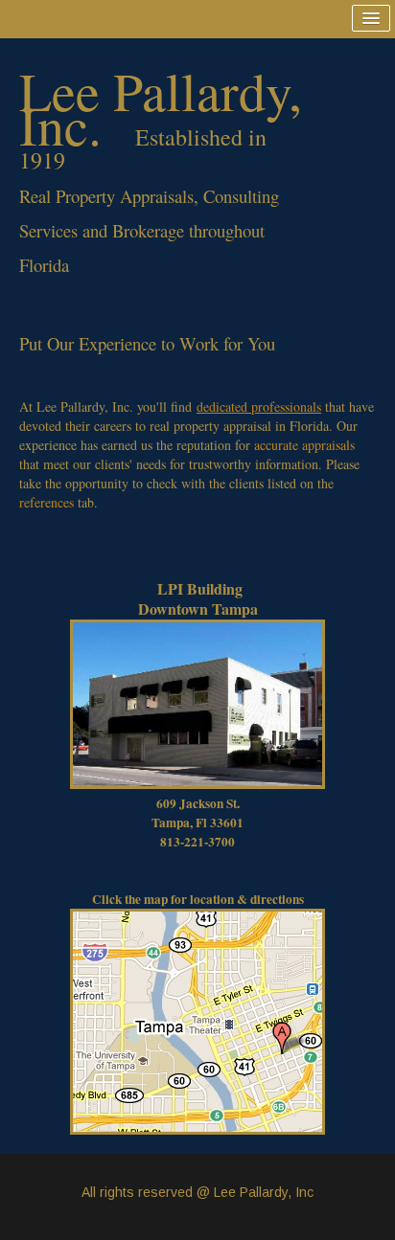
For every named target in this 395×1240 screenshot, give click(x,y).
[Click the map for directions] (197, 1019)
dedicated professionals (259, 406)
